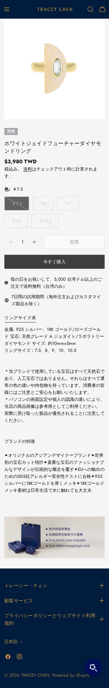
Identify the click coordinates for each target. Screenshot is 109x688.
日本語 (10, 641)
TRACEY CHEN (35, 675)
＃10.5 (45, 223)
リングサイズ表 (20, 318)
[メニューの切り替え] (6, 9)
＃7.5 (17, 205)
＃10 (16, 223)
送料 (27, 169)
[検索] (90, 9)
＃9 (68, 205)
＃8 (43, 205)
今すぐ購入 (54, 262)
